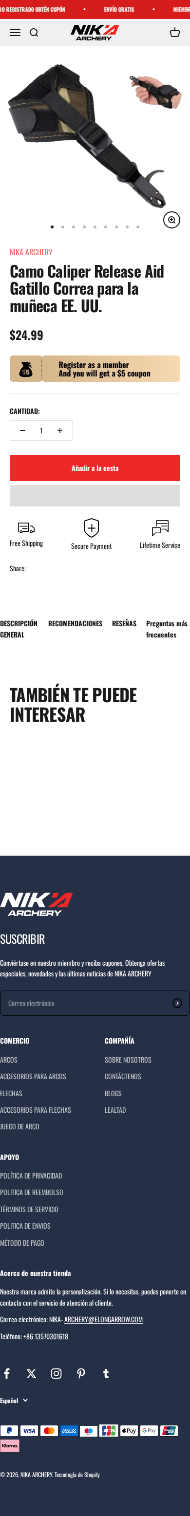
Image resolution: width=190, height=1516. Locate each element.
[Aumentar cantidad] (60, 430)
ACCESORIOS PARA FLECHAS (35, 1109)
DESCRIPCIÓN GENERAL (19, 628)
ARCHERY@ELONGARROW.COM (103, 1319)
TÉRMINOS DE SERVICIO (29, 1209)
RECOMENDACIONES (75, 623)
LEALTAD (115, 1109)
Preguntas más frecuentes (167, 628)
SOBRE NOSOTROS (128, 1059)
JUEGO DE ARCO (19, 1126)
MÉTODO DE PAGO (22, 1242)
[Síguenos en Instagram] (56, 1373)
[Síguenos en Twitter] (31, 1373)
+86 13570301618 (45, 1336)
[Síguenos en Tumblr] (106, 1373)
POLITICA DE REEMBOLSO (31, 1192)
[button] (95, 495)
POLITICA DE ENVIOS (25, 1225)
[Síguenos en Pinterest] (81, 1373)
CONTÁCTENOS (123, 1076)
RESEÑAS (124, 623)
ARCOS (9, 1059)
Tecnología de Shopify (77, 1474)
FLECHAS (11, 1093)
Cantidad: (25, 411)
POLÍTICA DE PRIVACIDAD (31, 1175)
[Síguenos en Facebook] (6, 1373)
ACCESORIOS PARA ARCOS (33, 1076)
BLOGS (113, 1093)
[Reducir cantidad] (22, 430)
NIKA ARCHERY (31, 252)
